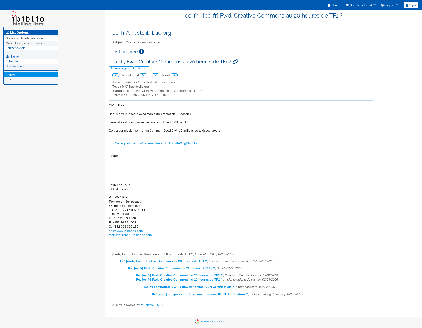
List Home (12, 56)
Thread (141, 68)
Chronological (121, 68)
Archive (10, 74)
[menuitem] (333, 5)
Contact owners (15, 48)
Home (335, 5)
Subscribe (12, 61)
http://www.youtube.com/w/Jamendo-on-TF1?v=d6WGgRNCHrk (153, 143)
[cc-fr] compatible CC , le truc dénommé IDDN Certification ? (189, 286)
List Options (19, 32)
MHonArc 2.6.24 (152, 304)
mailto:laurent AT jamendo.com (130, 235)
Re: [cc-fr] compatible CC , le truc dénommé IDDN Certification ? (200, 294)
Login (412, 5)
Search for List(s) (360, 5)
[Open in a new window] (141, 51)
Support (389, 5)
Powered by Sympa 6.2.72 (214, 321)
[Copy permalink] (235, 62)
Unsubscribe (14, 66)
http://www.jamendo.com (126, 230)
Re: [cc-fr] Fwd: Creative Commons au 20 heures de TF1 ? (163, 261)
